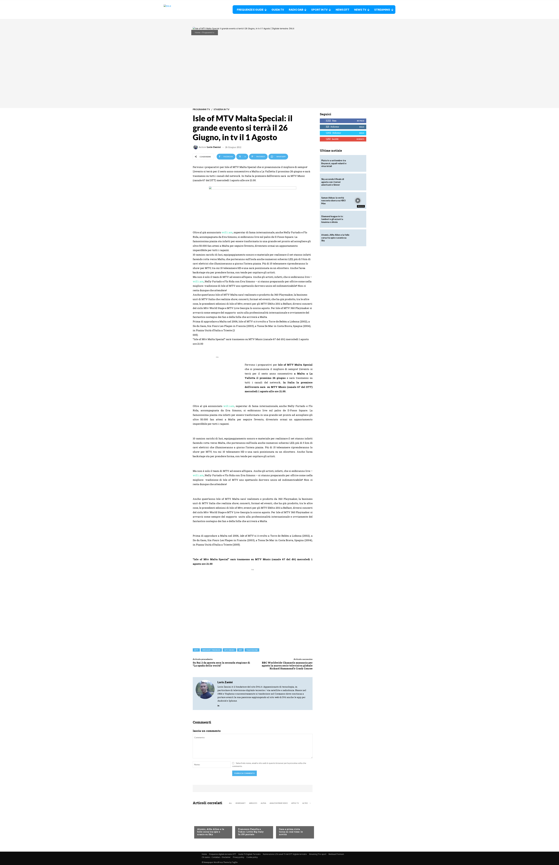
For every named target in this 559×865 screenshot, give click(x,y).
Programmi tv (208, 32)
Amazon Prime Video (279, 803)
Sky (240, 650)
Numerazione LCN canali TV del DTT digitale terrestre (285, 854)
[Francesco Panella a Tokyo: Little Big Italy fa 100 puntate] (253, 822)
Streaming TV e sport (317, 854)
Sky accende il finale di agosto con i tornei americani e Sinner (332, 182)
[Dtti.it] (182, 10)
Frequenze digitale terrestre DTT (222, 854)
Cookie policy (252, 857)
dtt (196, 650)
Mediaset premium (211, 650)
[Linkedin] (218, 705)
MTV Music (229, 650)
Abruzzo (253, 803)
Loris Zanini (214, 147)
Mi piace (360, 121)
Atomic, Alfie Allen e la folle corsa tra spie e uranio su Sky (210, 832)
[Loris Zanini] (196, 147)
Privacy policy (238, 857)
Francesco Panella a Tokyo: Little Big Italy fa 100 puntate (251, 832)
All (230, 803)
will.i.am (227, 232)
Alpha (263, 803)
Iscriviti (360, 139)
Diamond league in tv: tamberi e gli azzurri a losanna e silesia (332, 219)
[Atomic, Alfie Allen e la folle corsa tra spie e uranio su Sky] (212, 822)
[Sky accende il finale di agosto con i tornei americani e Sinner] (358, 182)
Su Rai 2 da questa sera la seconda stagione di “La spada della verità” (221, 664)
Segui (361, 127)
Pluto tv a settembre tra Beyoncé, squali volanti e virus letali (333, 163)
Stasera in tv (221, 109)
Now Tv (201, 823)
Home (197, 32)
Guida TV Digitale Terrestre (249, 854)
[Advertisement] (217, 379)
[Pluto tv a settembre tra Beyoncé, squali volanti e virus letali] (358, 163)
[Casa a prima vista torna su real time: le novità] (294, 822)
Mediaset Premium (336, 854)
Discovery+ (244, 823)
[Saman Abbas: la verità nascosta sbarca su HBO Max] (358, 201)
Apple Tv (295, 803)
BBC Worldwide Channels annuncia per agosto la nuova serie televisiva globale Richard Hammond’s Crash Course (287, 665)
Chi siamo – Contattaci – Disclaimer (216, 857)
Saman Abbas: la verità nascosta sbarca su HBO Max (333, 200)
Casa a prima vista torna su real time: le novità (291, 832)
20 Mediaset (240, 803)
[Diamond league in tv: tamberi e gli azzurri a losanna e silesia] (358, 219)
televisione (252, 650)
